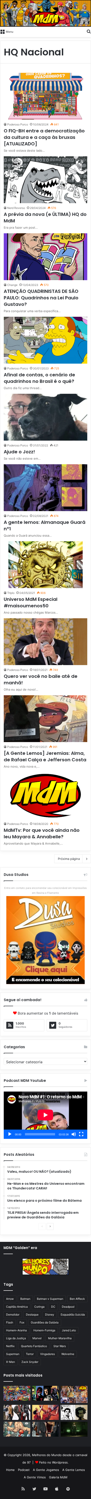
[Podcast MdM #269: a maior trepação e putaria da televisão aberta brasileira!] (74, 1394)
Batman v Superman (50, 1298)
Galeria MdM (58, 1477)
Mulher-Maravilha (60, 1338)
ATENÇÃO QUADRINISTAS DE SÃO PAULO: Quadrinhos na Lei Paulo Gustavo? (41, 297)
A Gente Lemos (73, 1470)
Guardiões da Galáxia (45, 1322)
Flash (9, 1322)
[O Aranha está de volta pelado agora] (17, 1429)
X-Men (10, 1362)
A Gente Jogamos (46, 1470)
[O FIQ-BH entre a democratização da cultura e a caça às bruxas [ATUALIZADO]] (45, 96)
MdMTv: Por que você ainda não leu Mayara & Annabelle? (42, 833)
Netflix (10, 1346)
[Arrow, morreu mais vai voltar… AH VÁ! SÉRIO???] (74, 1429)
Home (10, 1470)
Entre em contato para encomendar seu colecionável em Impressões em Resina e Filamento (45, 890)
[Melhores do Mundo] (45, 13)
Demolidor (12, 1314)
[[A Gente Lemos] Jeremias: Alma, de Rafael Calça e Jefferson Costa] (45, 718)
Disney (49, 1314)
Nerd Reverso (16, 208)
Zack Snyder (29, 1362)
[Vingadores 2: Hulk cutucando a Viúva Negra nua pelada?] (17, 1412)
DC (53, 1306)
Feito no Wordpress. (54, 1462)
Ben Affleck (77, 1298)
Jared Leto (69, 1330)
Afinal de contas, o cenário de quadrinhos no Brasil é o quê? (39, 378)
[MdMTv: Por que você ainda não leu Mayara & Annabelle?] (45, 795)
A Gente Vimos (35, 1477)
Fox (22, 1322)
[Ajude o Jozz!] (45, 417)
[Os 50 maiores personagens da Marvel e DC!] (17, 1393)
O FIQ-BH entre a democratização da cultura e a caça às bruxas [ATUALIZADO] (44, 137)
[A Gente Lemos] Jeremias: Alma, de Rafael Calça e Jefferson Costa (45, 756)
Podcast (24, 1470)
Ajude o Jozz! (19, 451)
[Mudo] (73, 1134)
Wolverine (67, 1354)
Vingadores (47, 1354)
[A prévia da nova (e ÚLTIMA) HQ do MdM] (45, 179)
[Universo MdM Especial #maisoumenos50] (45, 564)
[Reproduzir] (9, 1134)
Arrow (10, 1298)
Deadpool (68, 1306)
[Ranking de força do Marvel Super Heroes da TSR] (45, 1393)
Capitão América (17, 1306)
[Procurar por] (88, 31)
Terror (30, 1354)
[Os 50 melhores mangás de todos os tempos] (45, 1412)
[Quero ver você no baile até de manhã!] (45, 641)
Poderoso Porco (17, 124)
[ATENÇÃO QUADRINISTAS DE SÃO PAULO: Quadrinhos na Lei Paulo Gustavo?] (45, 256)
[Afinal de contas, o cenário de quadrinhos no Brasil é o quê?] (45, 340)
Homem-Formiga (44, 1330)
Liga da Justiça (16, 1338)
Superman (12, 1354)
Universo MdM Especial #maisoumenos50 (30, 602)
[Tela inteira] (81, 1134)
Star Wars (59, 1346)
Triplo (10, 593)
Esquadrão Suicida (73, 1314)
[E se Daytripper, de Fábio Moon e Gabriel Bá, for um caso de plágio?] (74, 1412)
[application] (45, 1115)
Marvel (37, 1338)
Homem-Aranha (16, 1330)
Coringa (39, 1306)
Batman (25, 1298)
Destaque (32, 1314)
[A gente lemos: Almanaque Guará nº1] (45, 487)
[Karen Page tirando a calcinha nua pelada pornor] (45, 1429)
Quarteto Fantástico (34, 1346)
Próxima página (69, 859)
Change (12, 285)
